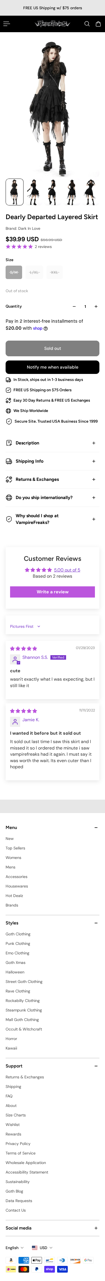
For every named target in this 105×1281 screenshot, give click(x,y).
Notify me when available (52, 367)
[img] (23, 649)
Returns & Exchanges (37, 479)
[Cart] (98, 24)
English (12, 1247)
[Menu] (6, 24)
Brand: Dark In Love (23, 228)
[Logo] (52, 23)
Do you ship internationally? (44, 497)
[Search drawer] (87, 24)
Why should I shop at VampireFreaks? (37, 519)
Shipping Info (29, 461)
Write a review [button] (53, 592)
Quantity (14, 306)
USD (43, 1247)
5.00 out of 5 (67, 570)
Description (27, 443)
